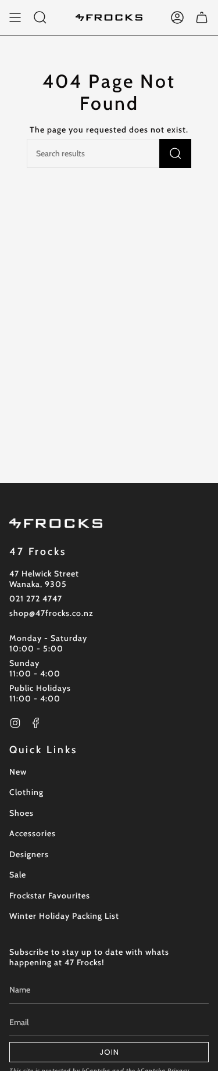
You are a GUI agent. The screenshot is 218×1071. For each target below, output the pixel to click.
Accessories (32, 833)
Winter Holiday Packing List (64, 916)
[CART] (202, 17)
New (18, 771)
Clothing (26, 792)
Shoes (21, 813)
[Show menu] (15, 17)
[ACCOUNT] (177, 17)
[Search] (175, 153)
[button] (40, 17)
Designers (29, 854)
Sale (17, 874)
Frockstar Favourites (49, 895)
